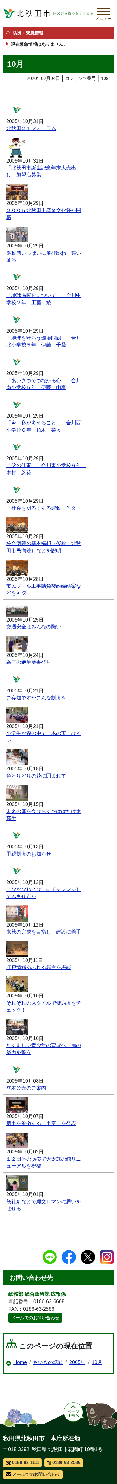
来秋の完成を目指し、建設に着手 (43, 932)
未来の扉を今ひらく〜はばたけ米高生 (43, 815)
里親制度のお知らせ (28, 854)
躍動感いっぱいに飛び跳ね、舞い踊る (43, 256)
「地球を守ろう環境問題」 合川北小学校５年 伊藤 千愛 (43, 341)
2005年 (77, 1362)
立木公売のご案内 (26, 1088)
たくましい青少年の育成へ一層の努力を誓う (43, 1049)
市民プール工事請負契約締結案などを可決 (43, 589)
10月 (97, 1362)
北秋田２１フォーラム (31, 128)
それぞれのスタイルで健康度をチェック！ (43, 1006)
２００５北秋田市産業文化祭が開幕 (43, 214)
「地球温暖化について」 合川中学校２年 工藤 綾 (43, 299)
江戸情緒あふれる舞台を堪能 (38, 967)
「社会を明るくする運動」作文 (41, 508)
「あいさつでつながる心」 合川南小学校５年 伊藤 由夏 (43, 384)
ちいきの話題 (48, 1362)
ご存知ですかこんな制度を (36, 697)
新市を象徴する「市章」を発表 (41, 1123)
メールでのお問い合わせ (35, 1317)
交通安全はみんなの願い (33, 626)
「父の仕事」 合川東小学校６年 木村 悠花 (44, 469)
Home (20, 1362)
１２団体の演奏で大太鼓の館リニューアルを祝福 (43, 1162)
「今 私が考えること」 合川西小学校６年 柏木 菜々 (43, 426)
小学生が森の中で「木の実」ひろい (43, 737)
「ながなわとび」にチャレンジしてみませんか (43, 893)
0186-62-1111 (25, 1462)
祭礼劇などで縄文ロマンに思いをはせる (43, 1205)
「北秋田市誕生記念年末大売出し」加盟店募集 (41, 171)
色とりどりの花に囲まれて (36, 775)
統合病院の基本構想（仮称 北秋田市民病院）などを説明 (43, 547)
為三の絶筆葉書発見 (28, 662)
